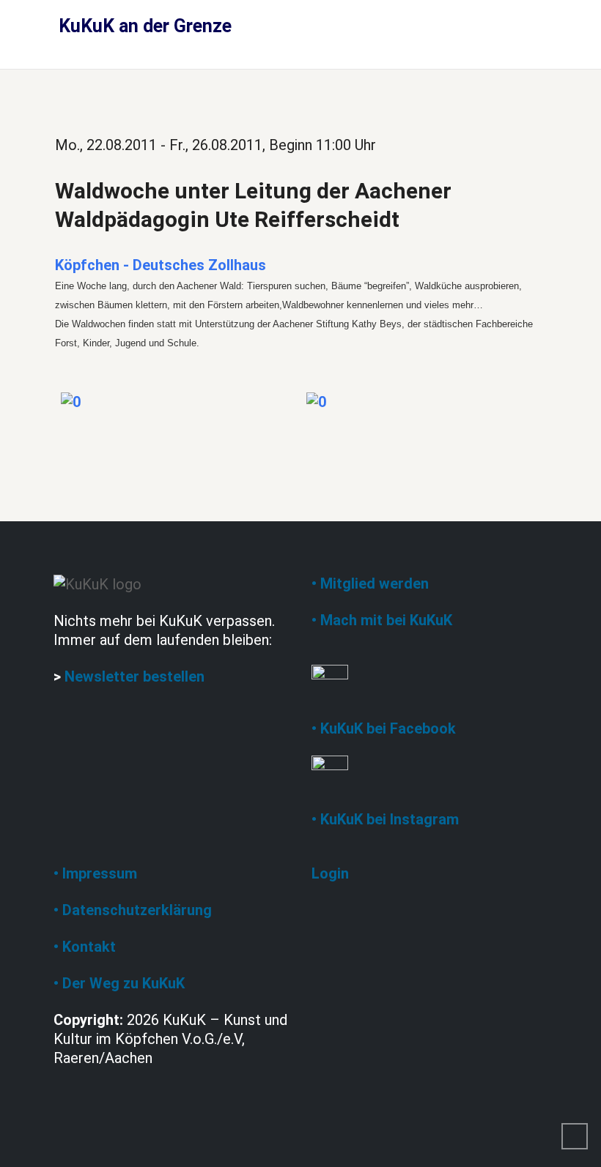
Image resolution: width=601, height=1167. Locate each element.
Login (330, 873)
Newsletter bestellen (134, 676)
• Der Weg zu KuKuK (119, 983)
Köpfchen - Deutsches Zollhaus (160, 265)
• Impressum (95, 873)
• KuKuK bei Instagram (385, 819)
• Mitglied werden (370, 583)
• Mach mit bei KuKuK (381, 620)
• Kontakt (85, 946)
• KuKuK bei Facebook (383, 728)
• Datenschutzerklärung (133, 910)
